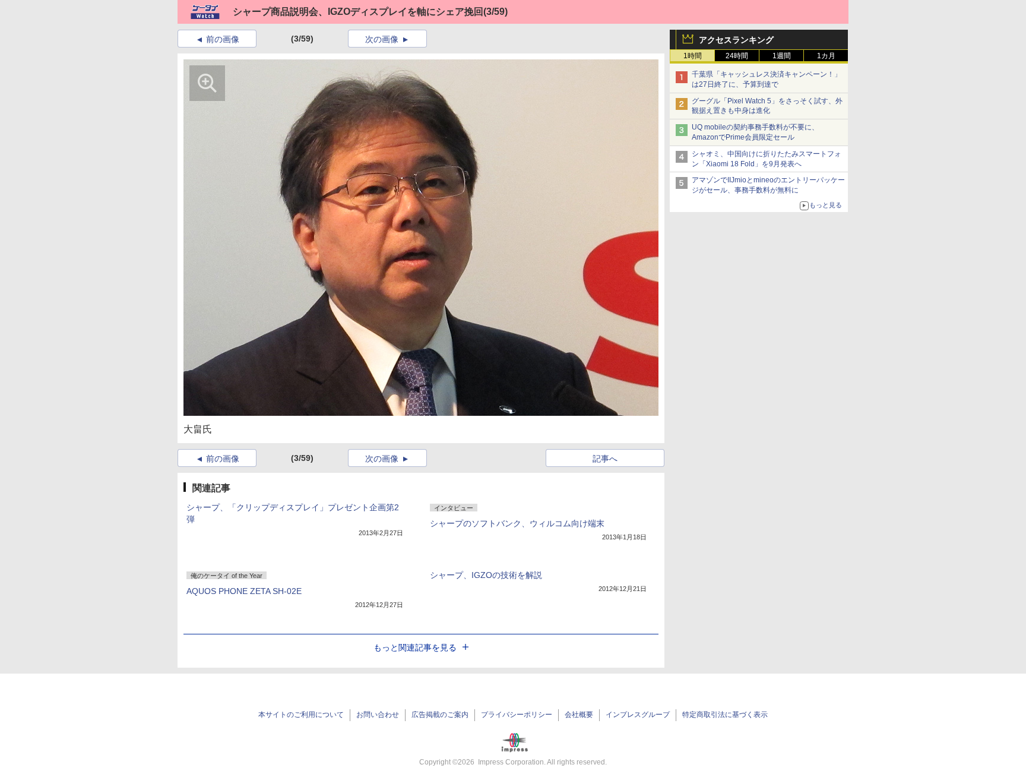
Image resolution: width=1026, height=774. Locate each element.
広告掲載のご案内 (439, 714)
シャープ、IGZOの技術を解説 (486, 575)
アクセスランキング (736, 40)
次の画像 (381, 39)
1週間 (781, 56)
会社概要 (579, 714)
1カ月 (826, 56)
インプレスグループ (638, 714)
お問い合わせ (377, 714)
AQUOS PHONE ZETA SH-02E (244, 591)
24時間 (737, 56)
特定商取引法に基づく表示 (725, 714)
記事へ (605, 458)
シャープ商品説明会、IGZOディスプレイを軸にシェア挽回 (358, 12)
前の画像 (222, 39)
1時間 (692, 56)
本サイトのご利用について (301, 714)
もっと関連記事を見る (415, 647)
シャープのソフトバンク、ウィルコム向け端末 (517, 523)
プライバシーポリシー (516, 714)
